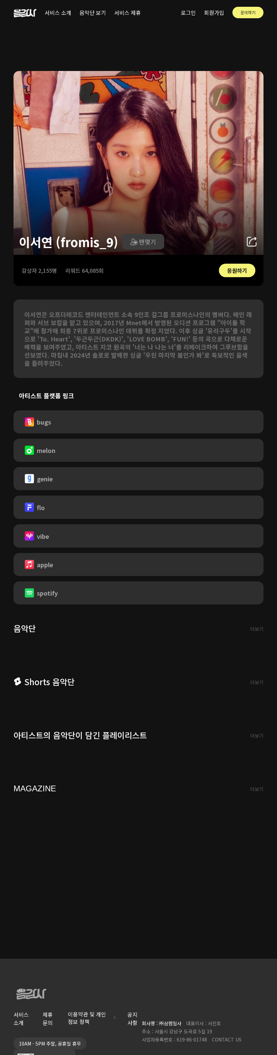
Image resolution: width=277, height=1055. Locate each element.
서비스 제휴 (127, 12)
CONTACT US (227, 1039)
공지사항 (132, 1018)
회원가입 (214, 12)
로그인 (188, 12)
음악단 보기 (92, 12)
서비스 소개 (58, 12)
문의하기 (248, 12)
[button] (143, 241)
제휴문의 (48, 1018)
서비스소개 (21, 1018)
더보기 (256, 628)
